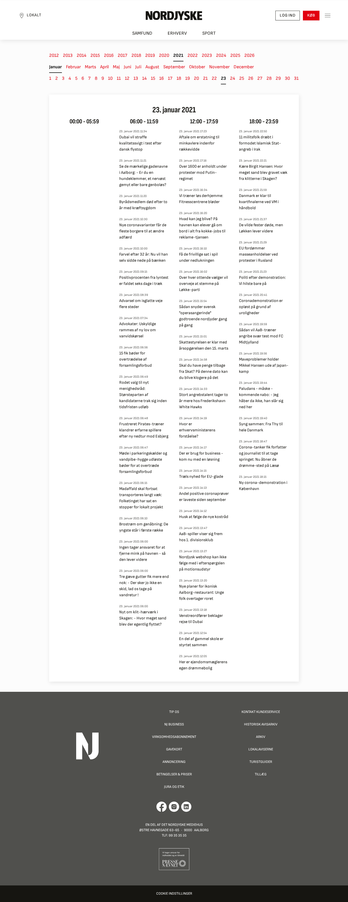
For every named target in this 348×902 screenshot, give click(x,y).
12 (127, 78)
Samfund (142, 33)
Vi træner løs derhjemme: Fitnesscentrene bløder (201, 198)
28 (269, 78)
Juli (138, 67)
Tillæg (260, 774)
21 (205, 78)
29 (278, 78)
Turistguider (260, 762)
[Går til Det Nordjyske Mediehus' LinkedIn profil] (186, 807)
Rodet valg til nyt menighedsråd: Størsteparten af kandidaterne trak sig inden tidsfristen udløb (143, 394)
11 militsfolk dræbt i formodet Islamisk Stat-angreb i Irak (260, 143)
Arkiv (260, 737)
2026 (249, 55)
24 (232, 78)
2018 (136, 55)
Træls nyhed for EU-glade (201, 476)
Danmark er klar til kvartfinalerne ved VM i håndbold (259, 201)
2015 (95, 55)
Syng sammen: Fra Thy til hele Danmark (261, 427)
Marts (90, 67)
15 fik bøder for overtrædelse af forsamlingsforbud (135, 359)
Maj (116, 67)
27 (259, 78)
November (219, 67)
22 (214, 78)
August (152, 67)
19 (187, 78)
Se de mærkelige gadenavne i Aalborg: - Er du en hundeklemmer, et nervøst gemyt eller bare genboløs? (143, 175)
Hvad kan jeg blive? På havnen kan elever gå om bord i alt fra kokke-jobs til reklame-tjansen (202, 228)
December (244, 67)
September (174, 67)
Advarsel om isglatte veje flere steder (141, 303)
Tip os (174, 712)
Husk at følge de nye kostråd (203, 516)
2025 (235, 55)
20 (196, 78)
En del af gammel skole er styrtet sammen (201, 641)
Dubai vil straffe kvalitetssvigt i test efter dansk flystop (140, 143)
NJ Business (174, 724)
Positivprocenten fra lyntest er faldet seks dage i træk (143, 280)
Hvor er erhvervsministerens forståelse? (197, 430)
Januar (55, 67)
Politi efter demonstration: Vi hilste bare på (262, 280)
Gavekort (174, 749)
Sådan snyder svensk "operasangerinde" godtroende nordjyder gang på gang (203, 316)
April (104, 67)
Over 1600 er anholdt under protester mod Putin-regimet (203, 172)
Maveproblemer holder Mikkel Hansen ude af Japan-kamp (263, 365)
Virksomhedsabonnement (174, 737)
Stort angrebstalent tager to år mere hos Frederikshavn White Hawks (203, 400)
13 (135, 78)
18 (179, 78)
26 (250, 78)
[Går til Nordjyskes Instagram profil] (174, 807)
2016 (109, 55)
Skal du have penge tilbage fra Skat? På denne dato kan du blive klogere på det (203, 371)
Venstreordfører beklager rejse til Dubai (201, 618)
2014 (81, 55)
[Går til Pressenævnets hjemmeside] (174, 859)
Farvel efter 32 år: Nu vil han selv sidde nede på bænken (143, 257)
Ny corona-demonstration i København (263, 485)
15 (153, 78)
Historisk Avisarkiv (260, 724)
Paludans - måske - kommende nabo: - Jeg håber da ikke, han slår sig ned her (261, 397)
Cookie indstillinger (174, 893)
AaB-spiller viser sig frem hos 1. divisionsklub (201, 537)
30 (287, 78)
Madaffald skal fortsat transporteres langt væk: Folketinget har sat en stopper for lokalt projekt (141, 498)
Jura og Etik (174, 787)
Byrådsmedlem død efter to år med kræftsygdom (143, 205)
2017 (122, 55)
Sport (209, 33)
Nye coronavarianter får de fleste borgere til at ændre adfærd (142, 231)
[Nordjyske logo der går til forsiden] (174, 15)
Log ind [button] (288, 15)
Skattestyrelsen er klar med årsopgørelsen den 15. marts (203, 345)
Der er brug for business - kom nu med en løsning (201, 456)
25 (241, 78)
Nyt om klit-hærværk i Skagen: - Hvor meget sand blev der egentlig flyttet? (142, 618)
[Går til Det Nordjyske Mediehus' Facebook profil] (161, 807)
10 (110, 78)
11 (119, 78)
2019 (150, 55)
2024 (221, 55)
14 (144, 78)
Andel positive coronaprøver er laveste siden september (204, 496)
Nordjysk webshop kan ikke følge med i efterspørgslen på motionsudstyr (202, 563)
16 (161, 78)
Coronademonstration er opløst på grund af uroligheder (261, 306)
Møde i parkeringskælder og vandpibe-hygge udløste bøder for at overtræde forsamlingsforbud (143, 462)
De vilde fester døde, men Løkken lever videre (261, 228)
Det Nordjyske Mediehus (182, 825)
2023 (207, 55)
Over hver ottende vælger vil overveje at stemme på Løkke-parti (203, 283)
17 (170, 78)
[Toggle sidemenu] (328, 15)
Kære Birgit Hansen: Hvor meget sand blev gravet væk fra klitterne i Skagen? (263, 172)
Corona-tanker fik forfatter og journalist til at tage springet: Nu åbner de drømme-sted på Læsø (263, 456)
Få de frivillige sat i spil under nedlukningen (198, 257)
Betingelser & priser (174, 774)
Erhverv (177, 33)
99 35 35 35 (177, 835)
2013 (68, 55)
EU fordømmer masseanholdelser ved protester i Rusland (258, 254)
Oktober (197, 67)
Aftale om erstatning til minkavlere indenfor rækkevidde (199, 143)
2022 (193, 55)
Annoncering (174, 762)
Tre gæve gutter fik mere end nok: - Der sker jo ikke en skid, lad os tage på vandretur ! (144, 586)
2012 (54, 55)
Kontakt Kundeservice (261, 712)
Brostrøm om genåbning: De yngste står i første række (143, 527)
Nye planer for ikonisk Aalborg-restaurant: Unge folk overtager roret (201, 592)
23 (223, 78)
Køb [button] (311, 15)
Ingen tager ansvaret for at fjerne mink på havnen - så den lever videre (142, 553)
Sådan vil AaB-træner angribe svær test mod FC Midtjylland (261, 336)
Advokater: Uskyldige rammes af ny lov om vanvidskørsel (137, 330)
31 (296, 78)
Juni (127, 67)
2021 (178, 55)
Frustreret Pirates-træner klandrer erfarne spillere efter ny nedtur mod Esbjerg (143, 430)
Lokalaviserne (260, 749)
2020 (164, 55)
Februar (73, 67)
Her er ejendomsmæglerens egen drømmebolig (203, 665)
